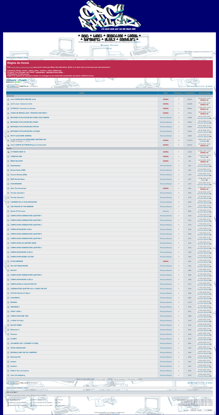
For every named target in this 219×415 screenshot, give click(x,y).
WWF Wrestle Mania (18, 179)
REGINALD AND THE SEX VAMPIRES (24, 352)
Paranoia (14, 334)
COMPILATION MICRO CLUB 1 (21, 229)
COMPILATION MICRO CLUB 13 (22, 279)
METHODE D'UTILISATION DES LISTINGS (25, 131)
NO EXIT (14, 270)
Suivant (210, 86)
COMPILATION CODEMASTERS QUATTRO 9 (26, 234)
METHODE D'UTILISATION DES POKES (24, 122)
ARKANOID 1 (15, 307)
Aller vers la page (192, 86)
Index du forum (11, 57)
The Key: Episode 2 (17, 193)
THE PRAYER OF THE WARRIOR (22, 206)
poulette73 (17, 82)
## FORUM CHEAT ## (18, 152)
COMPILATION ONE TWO (19, 316)
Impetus (13, 361)
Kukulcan (166, 211)
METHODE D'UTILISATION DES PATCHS (25, 127)
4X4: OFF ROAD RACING (19, 266)
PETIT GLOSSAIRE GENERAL (21, 136)
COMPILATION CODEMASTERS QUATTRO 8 (26, 275)
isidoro (203, 180)
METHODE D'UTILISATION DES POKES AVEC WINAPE (30, 117)
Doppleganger (16, 165)
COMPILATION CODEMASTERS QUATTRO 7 (26, 216)
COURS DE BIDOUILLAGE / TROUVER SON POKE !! (29, 113)
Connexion (105, 45)
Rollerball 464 (15, 357)
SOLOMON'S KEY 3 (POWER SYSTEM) (24, 343)
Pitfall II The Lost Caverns (20, 371)
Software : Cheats (22, 57)
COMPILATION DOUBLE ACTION (22, 257)
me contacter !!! (136, 42)
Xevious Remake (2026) (19, 175)
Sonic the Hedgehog (18, 375)
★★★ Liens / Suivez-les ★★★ (21, 104)
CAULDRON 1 (15, 298)
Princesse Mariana (166, 117)
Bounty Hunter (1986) (18, 170)
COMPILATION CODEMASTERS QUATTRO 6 (26, 238)
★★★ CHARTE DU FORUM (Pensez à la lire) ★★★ (28, 145)
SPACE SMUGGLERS (18, 348)
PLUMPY (14, 339)
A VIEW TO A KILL (17, 320)
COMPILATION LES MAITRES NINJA (23, 243)
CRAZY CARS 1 (16, 311)
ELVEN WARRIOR (17, 261)
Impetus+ (14, 366)
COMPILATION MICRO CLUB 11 (22, 252)
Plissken (203, 157)
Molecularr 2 (15, 330)
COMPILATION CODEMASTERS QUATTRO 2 (26, 247)
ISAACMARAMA (16, 184)
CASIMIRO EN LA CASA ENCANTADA (24, 202)
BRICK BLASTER (17, 161)
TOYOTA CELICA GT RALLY (20, 293)
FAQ (110, 48)
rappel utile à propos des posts (22, 67)
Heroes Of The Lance (18, 211)
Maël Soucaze (116, 414)
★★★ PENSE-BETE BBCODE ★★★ (23, 99)
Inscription (115, 45)
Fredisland (203, 141)
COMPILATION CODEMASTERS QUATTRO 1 (26, 225)
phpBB (103, 412)
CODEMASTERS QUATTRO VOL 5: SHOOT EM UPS (29, 289)
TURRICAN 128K (16, 156)
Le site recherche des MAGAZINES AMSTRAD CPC (28, 139)
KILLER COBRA (16, 325)
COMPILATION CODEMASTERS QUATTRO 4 (26, 220)
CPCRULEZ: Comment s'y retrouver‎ (23, 108)
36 (206, 86)
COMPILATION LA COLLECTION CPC (24, 284)
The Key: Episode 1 (17, 197)
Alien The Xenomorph (18, 188)
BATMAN (14, 302)
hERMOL (166, 99)
